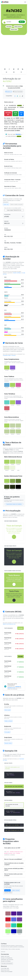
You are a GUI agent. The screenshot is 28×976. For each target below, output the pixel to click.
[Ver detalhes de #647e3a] (18, 481)
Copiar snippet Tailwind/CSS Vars (14, 210)
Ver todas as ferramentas (7, 963)
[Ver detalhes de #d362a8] (18, 385)
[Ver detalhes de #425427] (6, 487)
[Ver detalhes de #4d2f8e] (19, 913)
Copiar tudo (6, 204)
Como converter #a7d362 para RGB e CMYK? (13, 869)
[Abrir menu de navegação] (25, 2)
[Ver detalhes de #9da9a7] (19, 931)
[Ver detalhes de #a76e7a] (8, 913)
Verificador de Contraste (7, 959)
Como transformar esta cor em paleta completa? (14, 863)
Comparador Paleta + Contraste (9, 355)
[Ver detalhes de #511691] (13, 913)
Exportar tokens (14, 29)
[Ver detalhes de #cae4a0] (18, 462)
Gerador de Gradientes (6, 958)
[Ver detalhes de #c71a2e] (8, 919)
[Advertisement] (14, 52)
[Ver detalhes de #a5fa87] (8, 931)
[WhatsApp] (20, 96)
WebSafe (18, 134)
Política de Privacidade (6, 971)
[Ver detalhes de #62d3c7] (6, 402)
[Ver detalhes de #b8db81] (12, 462)
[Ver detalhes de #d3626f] (6, 408)
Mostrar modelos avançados (17, 204)
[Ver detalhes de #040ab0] (13, 931)
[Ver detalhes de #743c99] (19, 919)
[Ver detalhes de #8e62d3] (12, 368)
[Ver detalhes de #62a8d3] (6, 385)
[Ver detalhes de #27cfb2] (13, 925)
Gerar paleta (9, 26)
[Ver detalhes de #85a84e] (12, 481)
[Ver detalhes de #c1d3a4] (18, 425)
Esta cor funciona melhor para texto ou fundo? (13, 874)
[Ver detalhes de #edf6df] (12, 468)
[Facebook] (15, 96)
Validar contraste (18, 26)
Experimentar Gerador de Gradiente (14, 504)
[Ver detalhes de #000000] (18, 487)
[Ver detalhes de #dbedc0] (6, 468)
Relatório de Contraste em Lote (9, 624)
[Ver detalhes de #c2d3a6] (12, 425)
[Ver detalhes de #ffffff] (18, 468)
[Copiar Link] (22, 96)
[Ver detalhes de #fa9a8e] (8, 925)
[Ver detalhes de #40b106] (19, 925)
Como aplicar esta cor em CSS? (12, 848)
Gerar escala (7, 709)
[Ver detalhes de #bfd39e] (18, 431)
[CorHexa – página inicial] (5, 2)
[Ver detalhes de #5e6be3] (13, 919)
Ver (22, 21)
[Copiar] (23, 216)
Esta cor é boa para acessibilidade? (13, 859)
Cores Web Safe (5, 968)
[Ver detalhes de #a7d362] (6, 368)
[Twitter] (17, 96)
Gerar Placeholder (18, 91)
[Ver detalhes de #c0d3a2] (6, 431)
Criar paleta (7, 732)
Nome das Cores (5, 970)
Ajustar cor (9, 91)
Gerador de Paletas (17, 272)
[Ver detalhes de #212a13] (12, 487)
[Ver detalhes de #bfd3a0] (12, 431)
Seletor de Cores (5, 956)
